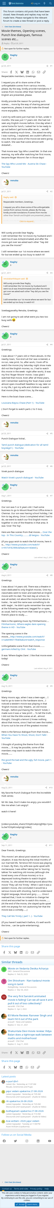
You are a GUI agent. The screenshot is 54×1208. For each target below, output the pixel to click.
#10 (50, 787)
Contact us (7, 1188)
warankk (11, 1006)
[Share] (47, 66)
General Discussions (21, 971)
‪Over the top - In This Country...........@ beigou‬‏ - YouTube (27, 534)
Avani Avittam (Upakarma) (18, 1126)
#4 (51, 344)
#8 (51, 575)
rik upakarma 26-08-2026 (19, 1101)
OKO (10, 971)
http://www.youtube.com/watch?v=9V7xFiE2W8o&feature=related (21, 546)
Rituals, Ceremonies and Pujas (19, 1086)
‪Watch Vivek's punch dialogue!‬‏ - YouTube (23, 477)
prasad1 (11, 1022)
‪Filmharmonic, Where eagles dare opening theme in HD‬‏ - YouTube (23, 626)
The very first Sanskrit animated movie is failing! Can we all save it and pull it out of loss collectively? (30, 999)
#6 (51, 466)
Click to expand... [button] (27, 221)
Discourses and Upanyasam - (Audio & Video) (26, 1096)
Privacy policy (36, 1188)
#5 (51, 433)
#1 (51, 66)
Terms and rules (21, 1188)
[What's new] (44, 3)
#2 (51, 191)
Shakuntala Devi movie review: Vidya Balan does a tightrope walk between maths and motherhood (30, 1034)
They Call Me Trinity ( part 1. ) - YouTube (22, 915)
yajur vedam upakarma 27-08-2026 (24, 1091)
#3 (51, 273)
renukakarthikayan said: (14, 278)
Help (47, 1188)
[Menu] (4, 3)
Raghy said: (8, 197)
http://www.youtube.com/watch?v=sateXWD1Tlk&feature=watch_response (23, 638)
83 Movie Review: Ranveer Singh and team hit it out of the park (30, 1017)
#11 (50, 845)
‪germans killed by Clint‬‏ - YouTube (19, 649)
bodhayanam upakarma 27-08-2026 (25, 1110)
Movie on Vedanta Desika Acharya (28, 968)
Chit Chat (20, 1006)
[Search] (50, 3)
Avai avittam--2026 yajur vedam (22, 1120)
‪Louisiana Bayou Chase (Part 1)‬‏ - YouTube (23, 402)
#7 (51, 495)
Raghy (7, 43)
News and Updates (24, 1022)
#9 (51, 686)
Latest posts (9, 1076)
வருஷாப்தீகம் (12, 1081)
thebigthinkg (13, 987)
